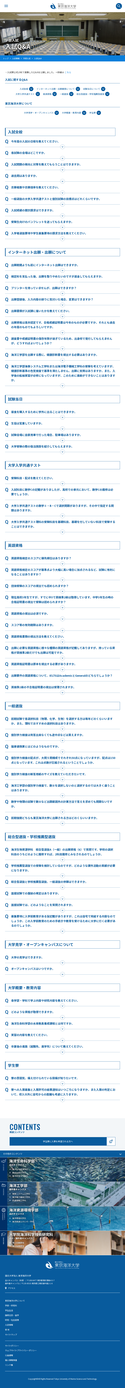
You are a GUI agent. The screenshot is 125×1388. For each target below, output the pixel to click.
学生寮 (92, 112)
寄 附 (7, 1329)
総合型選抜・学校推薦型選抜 (90, 93)
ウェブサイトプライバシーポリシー (21, 1350)
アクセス (11, 1288)
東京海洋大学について (15, 1300)
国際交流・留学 (12, 1315)
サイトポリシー (12, 1345)
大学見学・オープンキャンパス (39, 112)
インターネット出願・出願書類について (55, 88)
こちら (68, 72)
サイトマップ (11, 1334)
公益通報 (9, 1355)
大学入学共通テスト (25, 93)
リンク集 (9, 1365)
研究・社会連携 (12, 1320)
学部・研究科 (11, 1305)
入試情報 (9, 1324)
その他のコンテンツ (12, 1153)
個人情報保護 (11, 1360)
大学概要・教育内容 (71, 112)
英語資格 (47, 93)
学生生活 (9, 1310)
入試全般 (24, 88)
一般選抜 (64, 93)
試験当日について (91, 88)
